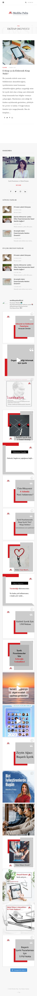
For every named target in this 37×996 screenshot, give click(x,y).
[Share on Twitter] (7, 117)
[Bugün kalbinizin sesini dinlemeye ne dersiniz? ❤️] (18, 557)
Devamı (18, 185)
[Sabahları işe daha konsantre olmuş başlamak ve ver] (18, 688)
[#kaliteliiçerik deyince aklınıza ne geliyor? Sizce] (18, 623)
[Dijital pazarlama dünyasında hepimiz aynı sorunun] (18, 327)
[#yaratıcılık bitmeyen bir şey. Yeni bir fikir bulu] (18, 590)
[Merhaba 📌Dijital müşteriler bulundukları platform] (18, 819)
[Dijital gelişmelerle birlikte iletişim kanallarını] (18, 426)
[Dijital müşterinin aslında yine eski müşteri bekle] (18, 852)
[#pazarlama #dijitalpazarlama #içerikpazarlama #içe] (18, 721)
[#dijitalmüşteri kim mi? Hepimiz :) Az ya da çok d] (18, 918)
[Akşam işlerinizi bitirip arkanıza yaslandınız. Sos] (18, 885)
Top (19, 992)
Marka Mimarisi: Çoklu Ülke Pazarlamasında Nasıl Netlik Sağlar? (24, 219)
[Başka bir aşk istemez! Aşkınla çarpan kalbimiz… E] (18, 393)
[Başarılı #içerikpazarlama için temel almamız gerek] (18, 951)
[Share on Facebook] (4, 117)
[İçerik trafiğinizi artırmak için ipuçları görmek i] (18, 360)
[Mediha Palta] (18, 13)
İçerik (5, 67)
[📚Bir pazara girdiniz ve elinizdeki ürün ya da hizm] (18, 491)
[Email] (12, 117)
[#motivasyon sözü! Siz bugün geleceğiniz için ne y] (18, 458)
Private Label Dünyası (22, 207)
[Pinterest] (9, 117)
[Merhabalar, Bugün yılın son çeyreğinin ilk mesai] (18, 524)
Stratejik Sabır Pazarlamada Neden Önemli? (21, 233)
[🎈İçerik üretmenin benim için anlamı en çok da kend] (18, 787)
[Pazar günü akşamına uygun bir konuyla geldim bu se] (18, 754)
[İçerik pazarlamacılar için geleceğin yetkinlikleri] (18, 655)
